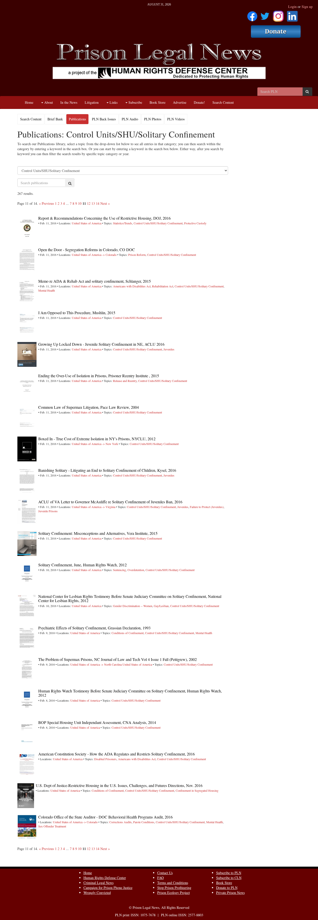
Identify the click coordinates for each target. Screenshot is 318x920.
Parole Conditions (143, 822)
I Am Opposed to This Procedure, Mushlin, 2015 (76, 312)
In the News (68, 102)
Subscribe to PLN (228, 872)
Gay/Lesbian (161, 606)
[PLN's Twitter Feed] (265, 14)
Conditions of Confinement (128, 633)
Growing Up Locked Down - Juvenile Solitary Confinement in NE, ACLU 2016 (101, 344)
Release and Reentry (125, 381)
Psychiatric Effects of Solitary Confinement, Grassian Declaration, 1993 (94, 627)
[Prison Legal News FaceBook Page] (252, 14)
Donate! (199, 102)
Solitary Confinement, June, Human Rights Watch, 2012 (82, 564)
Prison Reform (137, 255)
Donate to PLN (227, 887)
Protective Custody (195, 223)
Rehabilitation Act (162, 286)
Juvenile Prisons (48, 511)
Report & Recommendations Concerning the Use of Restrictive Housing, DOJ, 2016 (104, 218)
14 (97, 203)
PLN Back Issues (104, 119)
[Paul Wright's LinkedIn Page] (292, 14)
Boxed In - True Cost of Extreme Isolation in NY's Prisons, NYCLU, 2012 (97, 438)
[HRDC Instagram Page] (278, 14)
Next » (105, 203)
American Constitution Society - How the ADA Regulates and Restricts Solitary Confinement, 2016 (116, 753)
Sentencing (119, 570)
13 (93, 203)
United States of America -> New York (95, 444)
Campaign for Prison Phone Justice (107, 887)
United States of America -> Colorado (94, 255)
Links (113, 102)
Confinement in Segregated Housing (197, 790)
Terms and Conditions (172, 882)
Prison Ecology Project (173, 892)
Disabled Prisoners (105, 759)
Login (292, 6)
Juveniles (168, 349)
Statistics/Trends (122, 223)
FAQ (160, 877)
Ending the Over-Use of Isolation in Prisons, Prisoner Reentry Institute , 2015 (98, 375)
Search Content (223, 102)
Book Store (157, 102)
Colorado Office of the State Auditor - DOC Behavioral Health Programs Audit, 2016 (105, 816)
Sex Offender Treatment (52, 826)
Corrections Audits (120, 822)
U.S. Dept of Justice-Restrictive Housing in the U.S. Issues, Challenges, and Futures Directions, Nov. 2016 (119, 785)
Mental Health (46, 290)
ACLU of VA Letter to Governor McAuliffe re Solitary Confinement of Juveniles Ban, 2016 (110, 501)
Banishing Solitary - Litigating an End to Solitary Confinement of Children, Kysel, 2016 (107, 470)
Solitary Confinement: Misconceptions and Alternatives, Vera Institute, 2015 (98, 533)
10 (79, 203)
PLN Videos (176, 119)
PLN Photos (152, 119)
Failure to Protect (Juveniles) (207, 507)
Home (29, 102)
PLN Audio (130, 119)
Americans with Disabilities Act (132, 286)
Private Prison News (230, 892)
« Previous (46, 203)
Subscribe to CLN (228, 877)
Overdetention (135, 570)
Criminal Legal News (98, 882)
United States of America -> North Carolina (96, 664)
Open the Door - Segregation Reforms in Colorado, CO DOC (86, 249)
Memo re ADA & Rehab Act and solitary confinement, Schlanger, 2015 (94, 281)
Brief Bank (55, 119)
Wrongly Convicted (97, 892)
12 (88, 203)
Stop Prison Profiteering (174, 887)
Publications (77, 119)
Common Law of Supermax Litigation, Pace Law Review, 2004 (88, 407)
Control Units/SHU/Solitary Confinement (158, 223)
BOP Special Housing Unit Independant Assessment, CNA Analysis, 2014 (97, 722)
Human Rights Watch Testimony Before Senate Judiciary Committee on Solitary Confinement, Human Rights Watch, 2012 (130, 693)
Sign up (307, 6)
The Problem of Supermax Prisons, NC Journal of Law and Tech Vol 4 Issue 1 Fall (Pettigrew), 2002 (117, 659)
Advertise (179, 102)
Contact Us (165, 872)
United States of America (86, 223)
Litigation (92, 102)
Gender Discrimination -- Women (132, 606)
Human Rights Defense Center (104, 877)
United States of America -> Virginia (93, 507)
